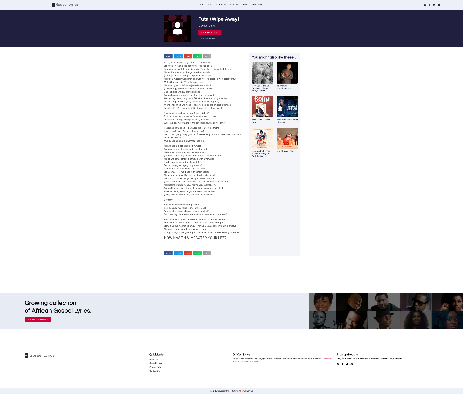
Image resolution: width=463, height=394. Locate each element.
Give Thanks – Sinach (286, 151)
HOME (201, 5)
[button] (168, 56)
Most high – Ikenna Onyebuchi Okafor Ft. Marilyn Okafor (261, 88)
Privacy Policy (155, 367)
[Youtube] (439, 5)
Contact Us (154, 371)
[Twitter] (434, 5)
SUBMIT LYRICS (257, 5)
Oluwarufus (248, 391)
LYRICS (210, 5)
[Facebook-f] (430, 5)
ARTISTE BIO (221, 5)
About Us (153, 359)
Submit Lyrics (155, 363)
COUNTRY (233, 5)
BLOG (245, 5)
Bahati (212, 25)
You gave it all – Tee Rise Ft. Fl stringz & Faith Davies (261, 153)
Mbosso (203, 25)
